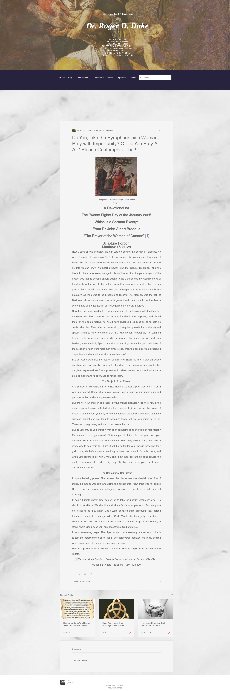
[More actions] (159, 130)
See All (170, 595)
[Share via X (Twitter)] (79, 574)
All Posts (63, 114)
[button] (170, 114)
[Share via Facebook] (73, 574)
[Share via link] (91, 574)
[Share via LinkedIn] (85, 574)
